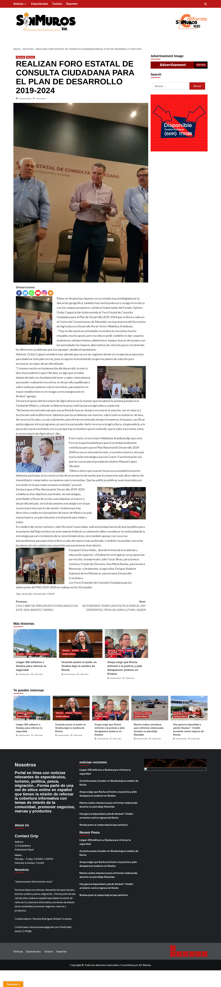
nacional (37, 593)
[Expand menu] (25, 4)
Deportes (71, 3)
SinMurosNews (42, 654)
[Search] (206, 4)
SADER (51, 593)
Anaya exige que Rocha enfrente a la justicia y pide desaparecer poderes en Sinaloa (108, 793)
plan (44, 593)
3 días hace (129, 678)
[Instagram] (44, 293)
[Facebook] (19, 293)
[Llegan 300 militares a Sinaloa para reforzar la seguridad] (35, 643)
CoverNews (127, 964)
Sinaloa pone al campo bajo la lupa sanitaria (103, 824)
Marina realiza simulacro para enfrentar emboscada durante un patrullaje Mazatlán (108, 804)
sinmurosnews (25, 98)
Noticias (18, 3)
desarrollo (27, 593)
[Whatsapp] (31, 293)
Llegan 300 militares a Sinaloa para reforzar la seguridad (31, 666)
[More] (50, 293)
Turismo (57, 3)
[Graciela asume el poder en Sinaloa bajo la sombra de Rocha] (80, 643)
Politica (75, 650)
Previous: (47, 605)
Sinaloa (30, 654)
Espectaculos (39, 3)
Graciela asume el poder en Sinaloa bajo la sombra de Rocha (79, 666)
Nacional (20, 57)
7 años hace (41, 98)
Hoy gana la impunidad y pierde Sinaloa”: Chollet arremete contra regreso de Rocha (106, 815)
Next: (114, 605)
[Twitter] (25, 293)
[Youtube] (38, 293)
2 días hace (38, 674)
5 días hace (195, 739)
